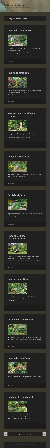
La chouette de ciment (20, 397)
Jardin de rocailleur (19, 358)
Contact (23, 444)
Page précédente (5, 434)
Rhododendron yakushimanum (17, 237)
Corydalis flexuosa (18, 156)
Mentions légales (19, 444)
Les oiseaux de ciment (20, 319)
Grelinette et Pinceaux (14, 5)
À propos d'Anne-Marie (30, 444)
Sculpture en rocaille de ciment (21, 115)
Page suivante (44, 434)
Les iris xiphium (17, 195)
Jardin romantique (18, 279)
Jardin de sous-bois (18, 72)
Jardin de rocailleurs (19, 30)
